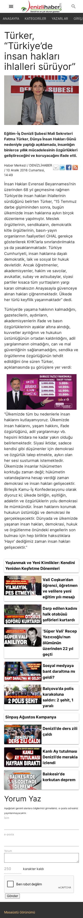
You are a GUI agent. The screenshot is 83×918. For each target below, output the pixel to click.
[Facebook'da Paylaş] (68, 167)
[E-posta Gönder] (56, 167)
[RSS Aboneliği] (75, 167)
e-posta (9, 834)
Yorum (8, 851)
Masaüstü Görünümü (19, 912)
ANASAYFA (11, 18)
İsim (6, 817)
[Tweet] (62, 167)
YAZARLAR (60, 18)
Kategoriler (35, 18)
